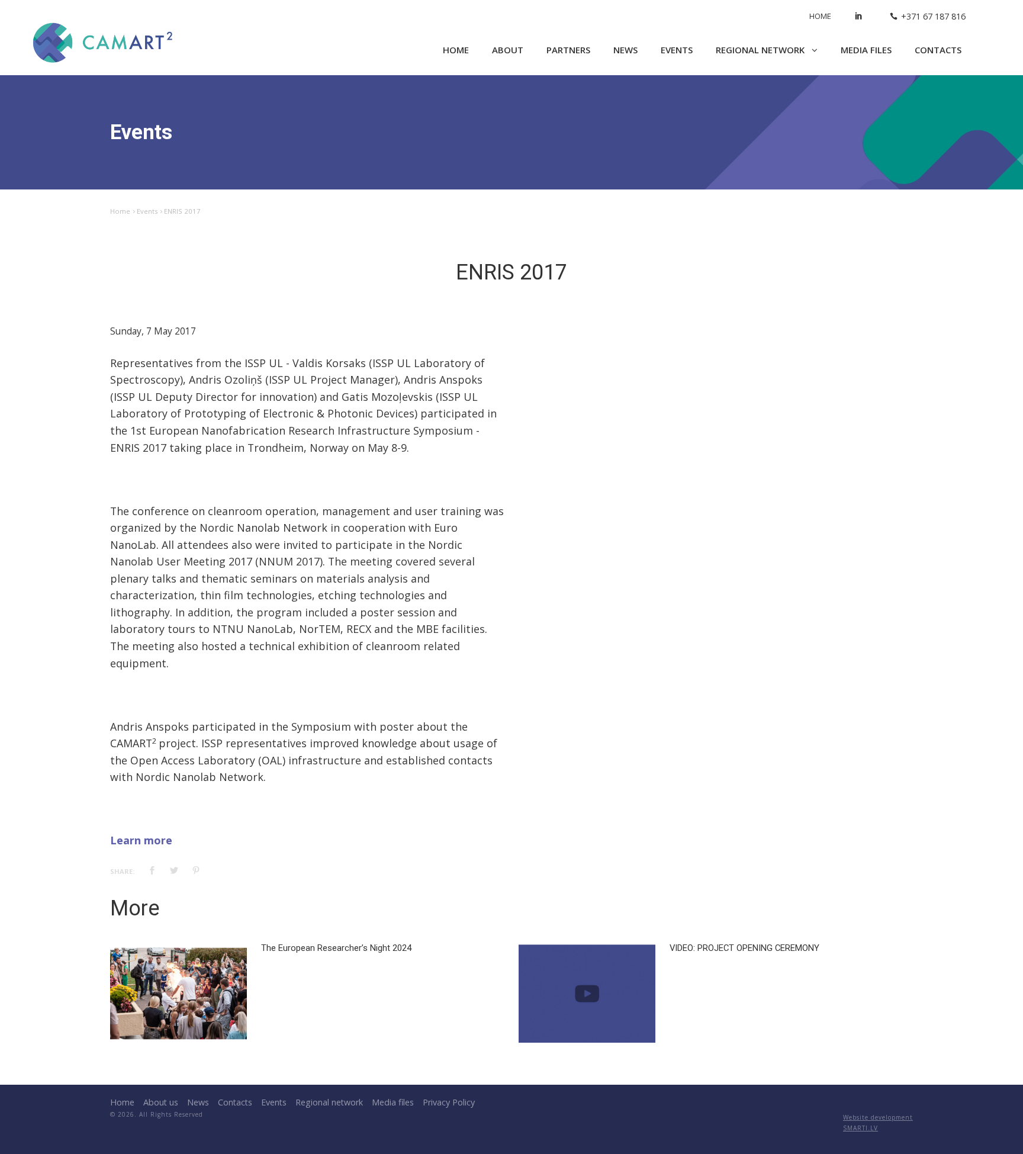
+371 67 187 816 (933, 16)
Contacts (938, 50)
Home (820, 16)
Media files (866, 50)
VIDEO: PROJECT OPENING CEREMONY (744, 948)
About (507, 50)
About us (160, 1102)
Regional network (761, 50)
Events (677, 50)
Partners (568, 50)
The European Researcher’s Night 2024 (336, 948)
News (625, 50)
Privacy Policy (449, 1102)
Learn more (141, 840)
